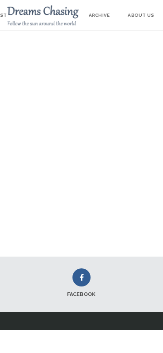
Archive (99, 15)
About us (141, 15)
